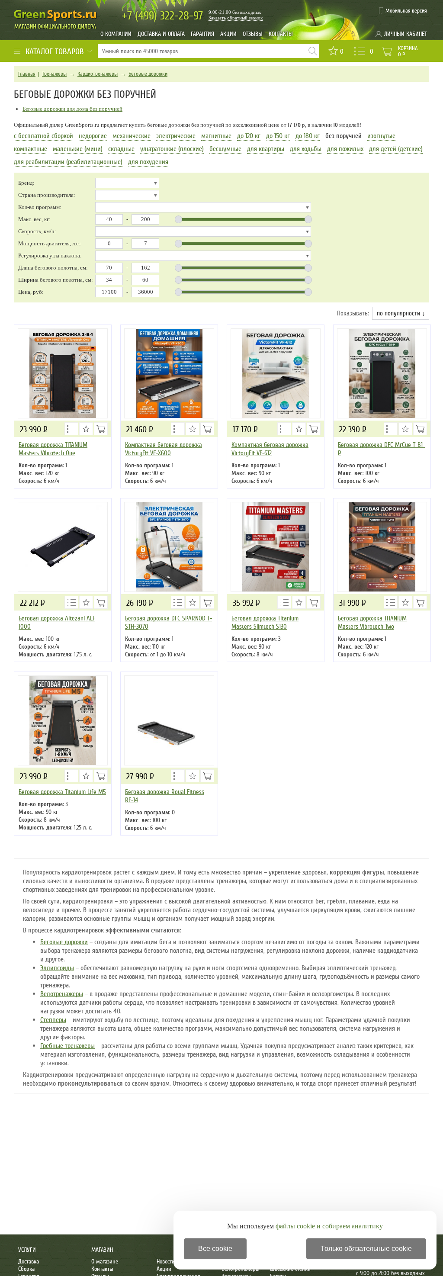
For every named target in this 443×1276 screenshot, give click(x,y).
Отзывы (253, 34)
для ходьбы (305, 149)
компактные (30, 149)
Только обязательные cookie (366, 1248)
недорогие (93, 136)
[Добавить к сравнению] (71, 428)
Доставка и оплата (161, 34)
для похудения (148, 161)
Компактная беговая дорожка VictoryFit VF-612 (269, 449)
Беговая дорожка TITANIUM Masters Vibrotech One (53, 449)
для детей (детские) (396, 149)
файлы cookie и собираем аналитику (329, 1226)
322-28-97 (162, 16)
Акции (228, 34)
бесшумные (225, 149)
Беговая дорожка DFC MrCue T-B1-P (381, 449)
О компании (116, 34)
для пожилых (345, 149)
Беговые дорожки (147, 74)
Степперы (53, 1020)
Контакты (281, 34)
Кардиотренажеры (97, 74)
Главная (26, 74)
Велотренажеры (61, 994)
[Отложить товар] (86, 428)
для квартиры (265, 149)
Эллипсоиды (57, 968)
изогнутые (381, 136)
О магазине (104, 1261)
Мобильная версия (406, 10)
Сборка (26, 1269)
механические (131, 136)
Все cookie (215, 1248)
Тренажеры (54, 74)
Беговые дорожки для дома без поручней (72, 109)
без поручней (343, 136)
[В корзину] (101, 428)
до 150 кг (278, 136)
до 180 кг (307, 136)
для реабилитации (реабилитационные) (68, 161)
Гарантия (202, 34)
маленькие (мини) (78, 149)
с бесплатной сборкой (43, 136)
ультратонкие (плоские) (172, 149)
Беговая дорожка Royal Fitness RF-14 (164, 796)
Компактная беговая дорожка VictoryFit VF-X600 (163, 449)
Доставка (28, 1261)
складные (121, 149)
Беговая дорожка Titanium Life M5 (62, 792)
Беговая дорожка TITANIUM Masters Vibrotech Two (372, 622)
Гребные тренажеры (67, 1045)
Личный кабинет (405, 34)
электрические (176, 136)
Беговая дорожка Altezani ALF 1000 (57, 622)
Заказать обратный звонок (236, 17)
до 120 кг (248, 136)
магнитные (216, 136)
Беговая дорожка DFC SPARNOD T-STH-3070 (168, 622)
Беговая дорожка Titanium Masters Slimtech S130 (265, 622)
